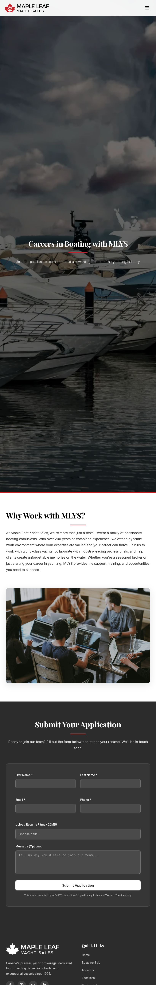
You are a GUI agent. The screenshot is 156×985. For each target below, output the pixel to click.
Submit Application (78, 885)
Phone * (85, 800)
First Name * (24, 775)
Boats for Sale (91, 962)
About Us (88, 970)
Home (86, 955)
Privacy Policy (92, 895)
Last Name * (88, 775)
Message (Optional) (28, 846)
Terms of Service (115, 895)
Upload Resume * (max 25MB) (36, 824)
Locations (88, 978)
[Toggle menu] (147, 8)
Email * (20, 800)
